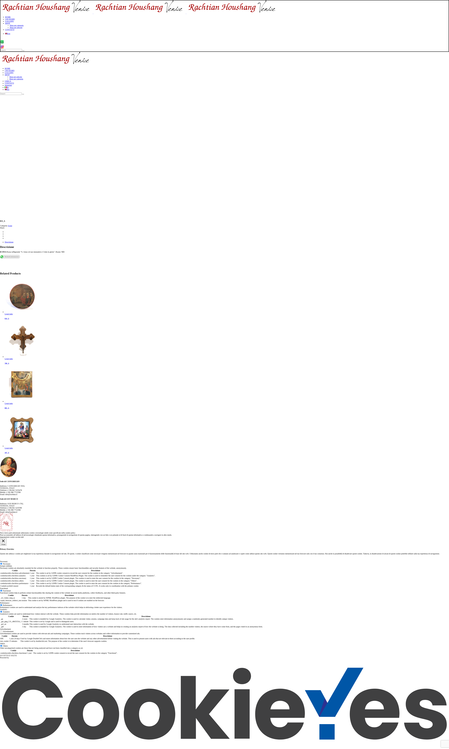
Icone (10, 226)
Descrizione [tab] (9, 242)
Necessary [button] (4, 562)
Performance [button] (4, 603)
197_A (7, 453)
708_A (7, 363)
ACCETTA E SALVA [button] (8, 656)
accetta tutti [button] (19, 537)
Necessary (6, 564)
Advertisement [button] (5, 629)
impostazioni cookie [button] (7, 537)
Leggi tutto (9, 314)
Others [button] (2, 644)
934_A (7, 318)
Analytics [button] (3, 609)
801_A (7, 408)
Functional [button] (4, 588)
